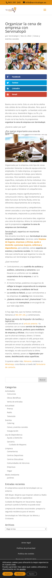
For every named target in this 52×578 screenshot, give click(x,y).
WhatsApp (9, 364)
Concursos (11, 394)
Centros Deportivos (15, 455)
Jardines (10, 478)
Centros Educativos (15, 459)
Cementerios (12, 451)
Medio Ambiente (12, 475)
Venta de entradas (15, 402)
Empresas (11, 467)
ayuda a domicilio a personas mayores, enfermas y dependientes (23, 245)
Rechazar (20, 574)
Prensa (10, 408)
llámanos (28, 361)
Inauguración (12, 431)
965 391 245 (20, 315)
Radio (9, 412)
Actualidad (9, 405)
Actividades (10, 391)
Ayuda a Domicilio (14, 438)
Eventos (8, 420)
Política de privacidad (26, 548)
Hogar (9, 471)
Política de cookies (26, 553)
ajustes (23, 569)
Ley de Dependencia (13, 435)
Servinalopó (14, 36)
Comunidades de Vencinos (18, 463)
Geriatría (11, 441)
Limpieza (9, 448)
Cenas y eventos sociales (17, 427)
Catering (10, 423)
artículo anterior (30, 323)
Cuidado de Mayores (17, 444)
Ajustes (31, 574)
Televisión (11, 416)
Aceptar (7, 574)
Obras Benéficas (14, 398)
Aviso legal (26, 542)
